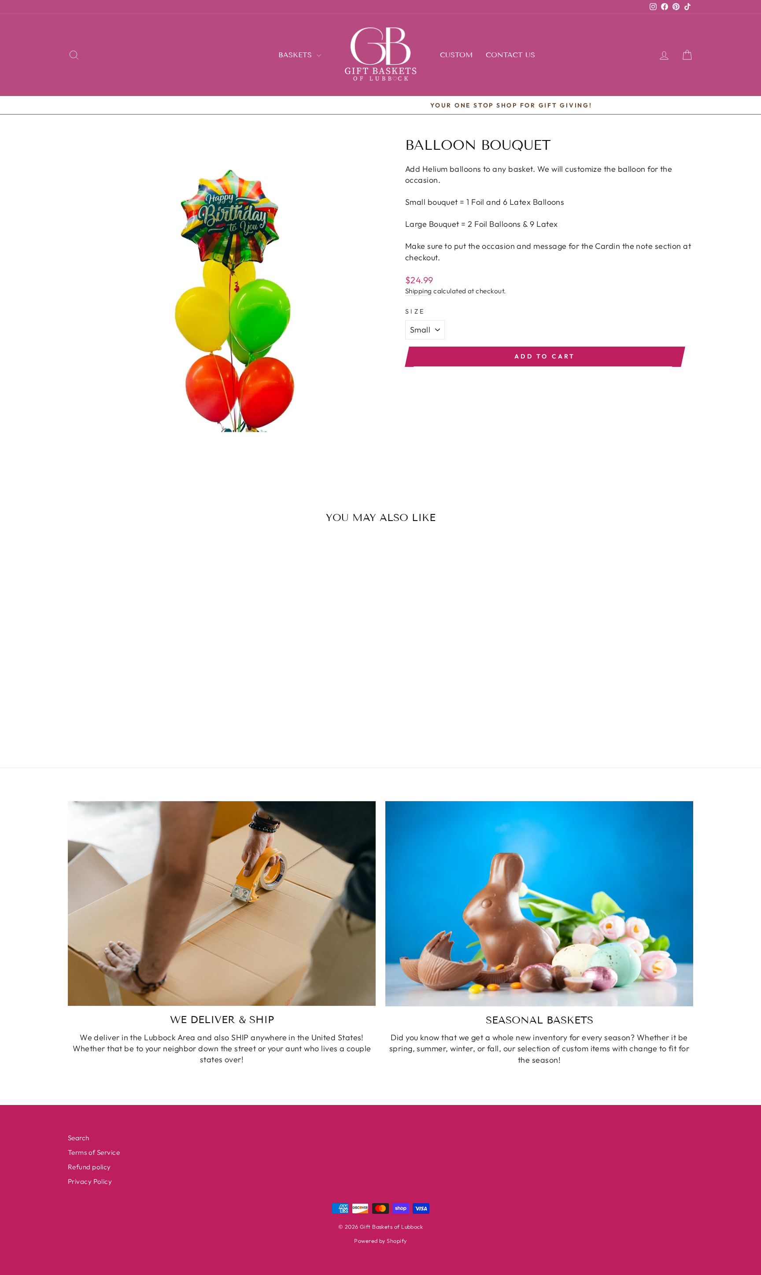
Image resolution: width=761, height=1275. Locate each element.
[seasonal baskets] (539, 903)
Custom (456, 55)
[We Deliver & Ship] (222, 903)
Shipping (418, 291)
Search (78, 1138)
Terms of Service (94, 1152)
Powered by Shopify (380, 1240)
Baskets (296, 55)
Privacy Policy (90, 1181)
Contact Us (510, 55)
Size (415, 311)
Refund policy (89, 1167)
